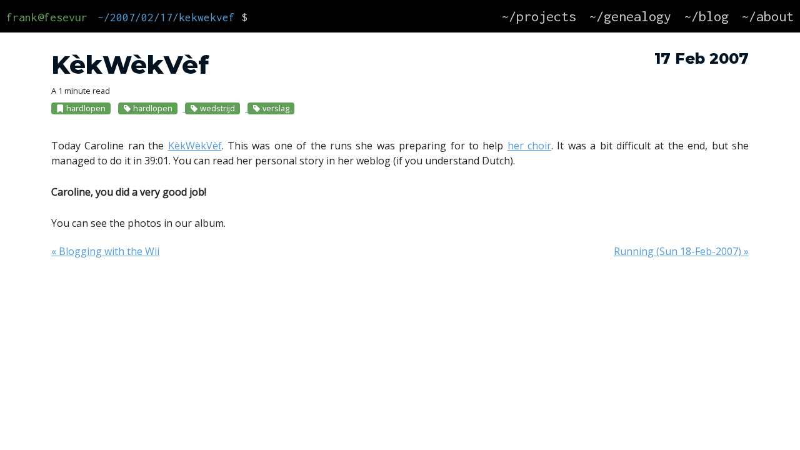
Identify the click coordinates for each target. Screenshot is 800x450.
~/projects (538, 16)
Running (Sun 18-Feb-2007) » (681, 251)
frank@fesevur (47, 17)
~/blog (706, 16)
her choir (529, 145)
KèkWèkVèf (195, 145)
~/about (767, 16)
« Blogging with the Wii (105, 251)
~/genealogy (630, 16)
